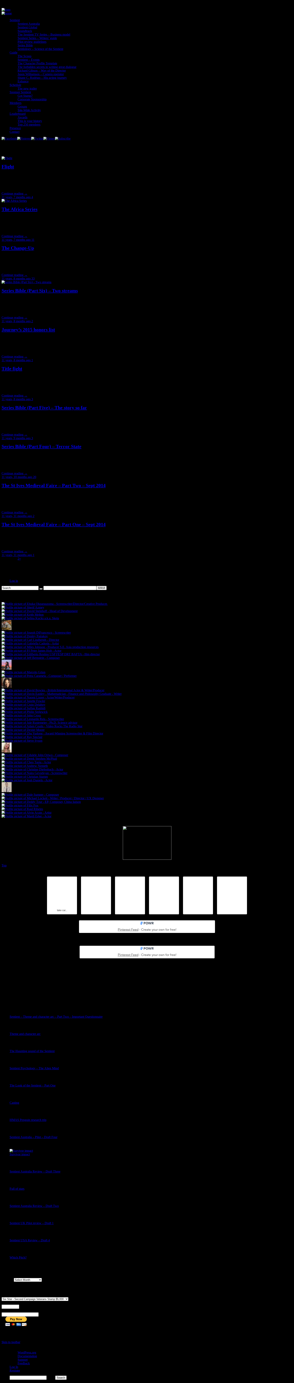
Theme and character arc (25, 1034)
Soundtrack (25, 31)
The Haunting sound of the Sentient (32, 1051)
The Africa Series (19, 209)
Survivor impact (20, 1154)
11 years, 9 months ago (16, 438)
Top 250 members (29, 124)
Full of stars (17, 1188)
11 (32, 239)
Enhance (23, 81)
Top (4, 865)
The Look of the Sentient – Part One (33, 1085)
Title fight (12, 368)
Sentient (15, 20)
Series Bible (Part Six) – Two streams (40, 290)
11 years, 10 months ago (17, 477)
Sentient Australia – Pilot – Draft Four (33, 1137)
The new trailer (27, 88)
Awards (22, 117)
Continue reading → (14, 193)
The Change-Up (18, 248)
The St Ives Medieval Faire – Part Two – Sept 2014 (54, 485)
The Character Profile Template (37, 63)
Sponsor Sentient (20, 92)
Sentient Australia (29, 23)
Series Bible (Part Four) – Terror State (41, 446)
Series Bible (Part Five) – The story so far (44, 407)
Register (15, 1370)
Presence (15, 128)
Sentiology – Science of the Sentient (40, 49)
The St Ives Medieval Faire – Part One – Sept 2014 (54, 524)
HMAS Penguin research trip (28, 1120)
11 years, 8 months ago (16, 278)
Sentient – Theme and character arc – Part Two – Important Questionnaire (56, 1016)
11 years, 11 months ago (17, 516)
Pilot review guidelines (32, 41)
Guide (13, 52)
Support (23, 1359)
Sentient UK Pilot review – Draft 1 (32, 1223)
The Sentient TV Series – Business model (44, 34)
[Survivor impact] (21, 1150)
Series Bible (25, 45)
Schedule (15, 85)
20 (34, 477)
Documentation (27, 1356)
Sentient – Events (29, 59)
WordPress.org (27, 1352)
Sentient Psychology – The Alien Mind (34, 1068)
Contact (14, 131)
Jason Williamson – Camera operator (41, 74)
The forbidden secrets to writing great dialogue (47, 67)
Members (15, 103)
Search (51, 1377)
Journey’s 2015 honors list (28, 329)
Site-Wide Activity (29, 110)
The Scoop (24, 56)
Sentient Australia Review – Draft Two (34, 1206)
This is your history (30, 121)
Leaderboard (18, 113)
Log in (14, 580)
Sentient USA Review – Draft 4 (30, 1240)
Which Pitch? (18, 1257)
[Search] (41, 588)
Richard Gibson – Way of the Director (42, 70)
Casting (14, 1102)
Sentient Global (27, 27)
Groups (22, 106)
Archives (7, 1279)
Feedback (24, 1363)
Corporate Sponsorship (32, 99)
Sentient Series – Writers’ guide (37, 38)
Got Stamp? (25, 95)
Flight (8, 166)
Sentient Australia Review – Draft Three (35, 1171)
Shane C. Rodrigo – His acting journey (42, 77)
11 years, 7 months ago (16, 197)
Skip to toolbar (11, 1342)
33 (33, 278)
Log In (14, 1367)
